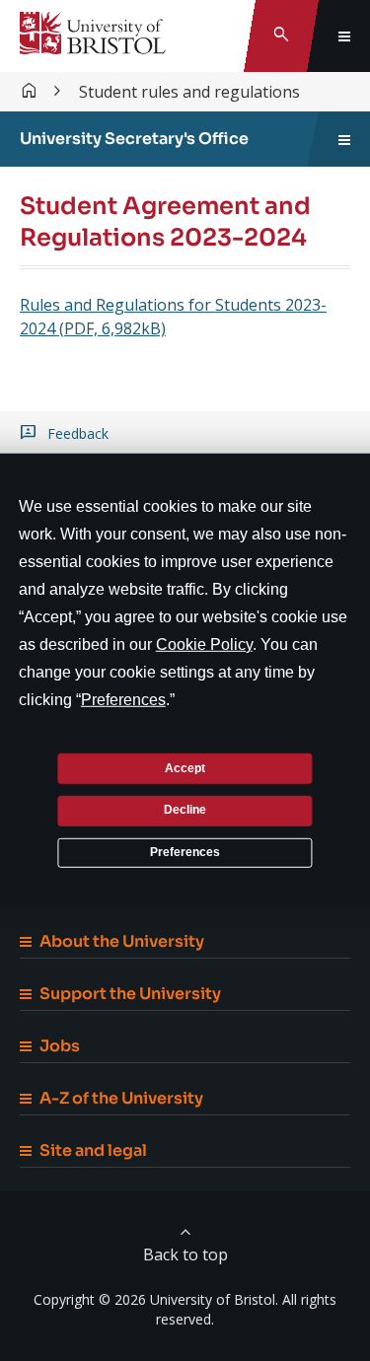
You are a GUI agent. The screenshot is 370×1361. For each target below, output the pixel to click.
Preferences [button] (123, 699)
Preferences (185, 852)
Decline (185, 810)
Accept (185, 767)
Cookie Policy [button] (204, 644)
